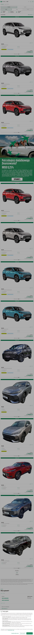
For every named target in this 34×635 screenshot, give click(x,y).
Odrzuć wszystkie (22, 633)
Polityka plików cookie (11, 630)
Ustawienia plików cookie (15, 633)
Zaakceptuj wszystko (29, 633)
